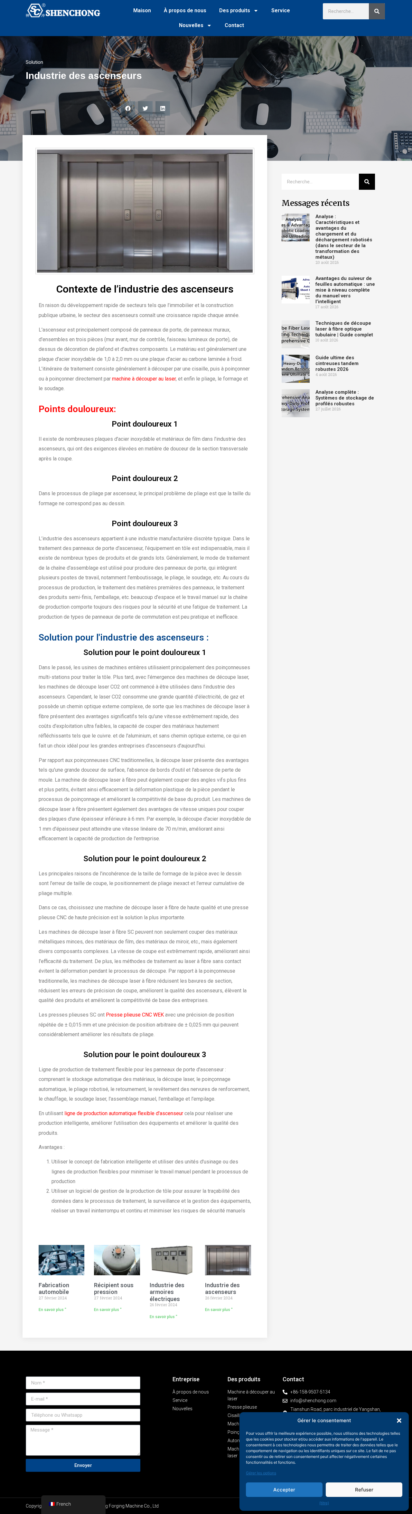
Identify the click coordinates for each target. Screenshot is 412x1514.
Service (280, 10)
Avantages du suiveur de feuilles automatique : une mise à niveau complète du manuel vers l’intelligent (345, 289)
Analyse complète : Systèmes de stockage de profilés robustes (344, 398)
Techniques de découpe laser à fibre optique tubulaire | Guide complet (344, 329)
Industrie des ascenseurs (222, 1289)
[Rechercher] (377, 11)
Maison (142, 10)
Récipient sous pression (114, 1289)
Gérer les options (261, 1473)
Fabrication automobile (54, 1289)
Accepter (284, 1490)
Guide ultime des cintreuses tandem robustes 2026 (337, 363)
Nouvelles (191, 25)
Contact (234, 25)
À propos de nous (185, 10)
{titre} (324, 1502)
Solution (34, 62)
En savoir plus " (52, 1309)
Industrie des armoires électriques (167, 1292)
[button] (399, 1420)
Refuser (364, 1490)
